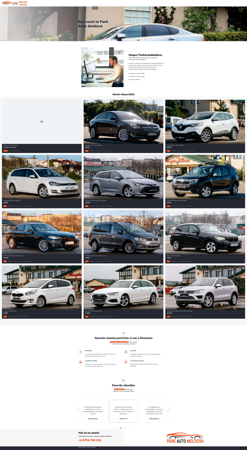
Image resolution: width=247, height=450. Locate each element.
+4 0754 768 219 (89, 440)
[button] (118, 427)
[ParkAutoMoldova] (14, 3)
